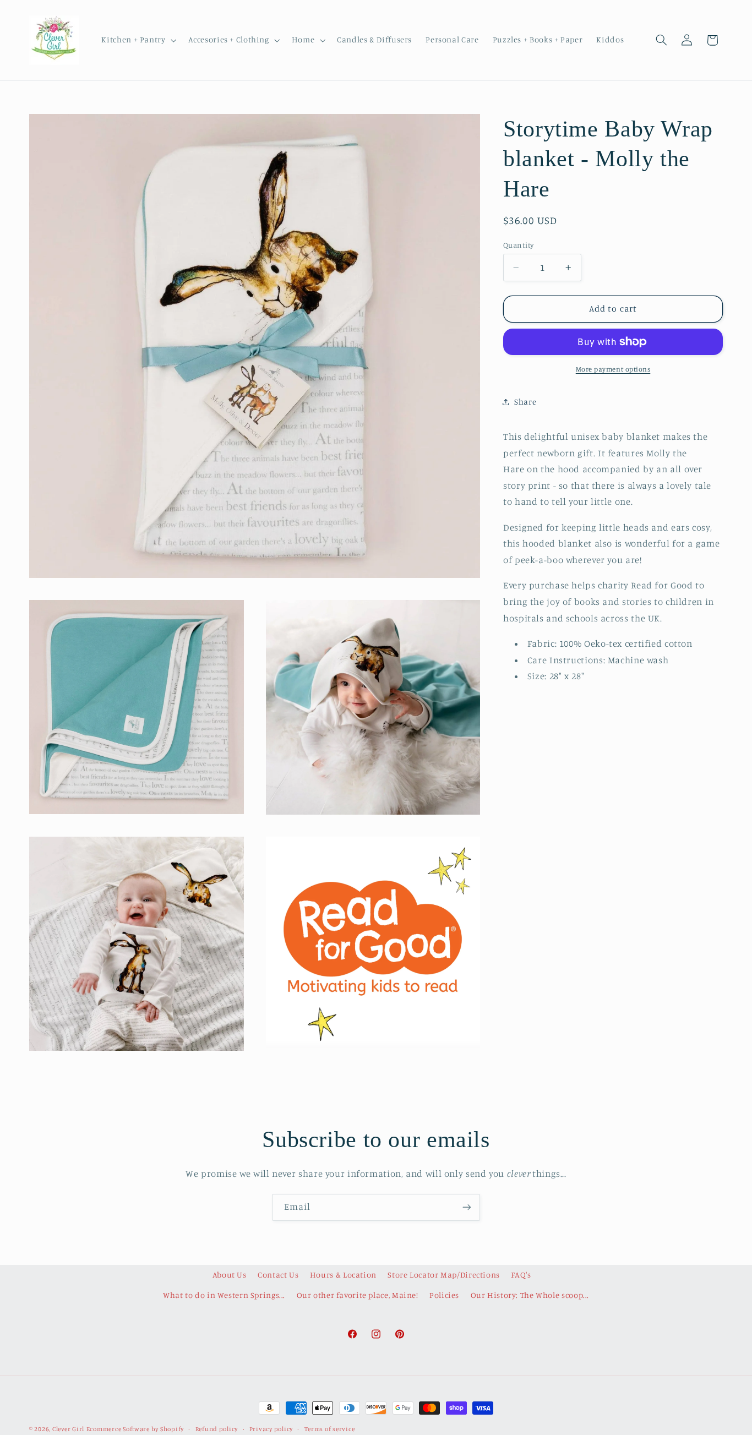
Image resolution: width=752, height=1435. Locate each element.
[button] (138, 40)
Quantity (518, 245)
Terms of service (329, 1429)
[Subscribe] (466, 1207)
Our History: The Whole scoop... (530, 1295)
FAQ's (521, 1274)
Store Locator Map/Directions (444, 1274)
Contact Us (278, 1274)
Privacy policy (271, 1429)
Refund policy (216, 1429)
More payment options (613, 369)
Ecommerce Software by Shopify (135, 1429)
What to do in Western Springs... (224, 1295)
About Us (229, 1274)
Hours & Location (343, 1274)
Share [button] (525, 401)
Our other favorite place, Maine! (357, 1295)
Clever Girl (68, 1429)
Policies (444, 1295)
